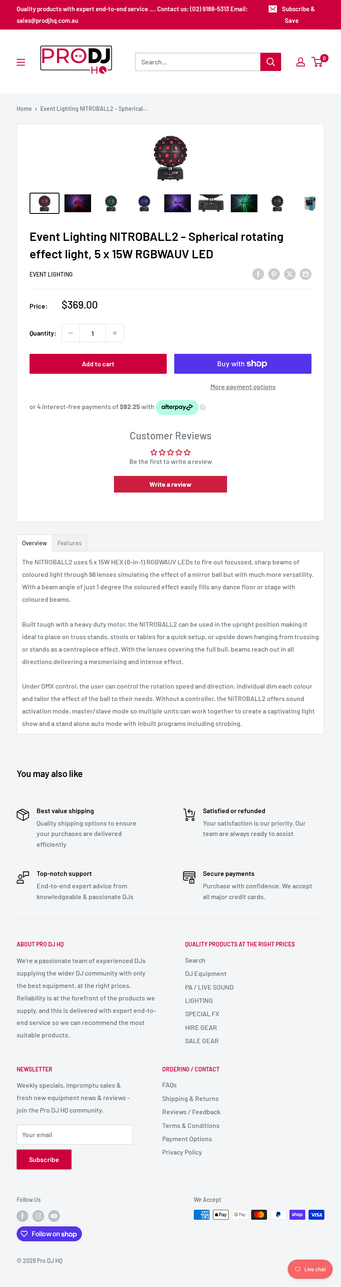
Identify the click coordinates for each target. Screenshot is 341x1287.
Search (195, 960)
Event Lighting (51, 274)
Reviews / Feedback (191, 1111)
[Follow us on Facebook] (22, 1215)
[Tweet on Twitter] (290, 273)
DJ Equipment (206, 973)
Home (24, 108)
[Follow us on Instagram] (38, 1215)
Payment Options (187, 1138)
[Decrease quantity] (70, 333)
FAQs (169, 1084)
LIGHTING (199, 1000)
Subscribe (44, 1159)
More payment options (243, 386)
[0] (317, 62)
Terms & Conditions (191, 1125)
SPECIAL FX (202, 1013)
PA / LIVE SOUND (209, 987)
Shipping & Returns (190, 1098)
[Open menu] (21, 62)
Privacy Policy (182, 1152)
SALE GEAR (202, 1040)
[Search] (270, 62)
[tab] (34, 543)
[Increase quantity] (115, 333)
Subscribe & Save (298, 14)
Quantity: (43, 333)
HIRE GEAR (201, 1027)
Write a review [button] (170, 484)
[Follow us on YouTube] (54, 1215)
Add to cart (98, 364)
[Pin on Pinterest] (274, 273)
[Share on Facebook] (258, 273)
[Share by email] (305, 273)
